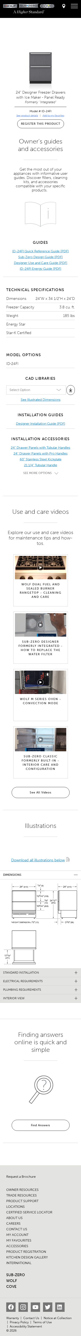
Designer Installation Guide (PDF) (40, 424)
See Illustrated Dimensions (40, 400)
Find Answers (40, 1125)
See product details (27, 115)
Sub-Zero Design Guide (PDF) (40, 257)
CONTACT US (16, 1229)
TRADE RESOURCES (21, 1195)
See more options (37, 473)
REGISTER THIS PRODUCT (40, 124)
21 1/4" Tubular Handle (40, 465)
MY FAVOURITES (18, 1240)
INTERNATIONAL (18, 1263)
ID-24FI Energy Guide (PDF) (40, 269)
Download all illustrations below (38, 860)
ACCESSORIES (17, 1246)
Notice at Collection (58, 1318)
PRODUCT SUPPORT (22, 1201)
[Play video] (40, 567)
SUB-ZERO (15, 1275)
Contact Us (31, 1318)
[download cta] (70, 390)
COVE (11, 1286)
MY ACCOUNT (17, 1235)
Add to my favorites (53, 115)
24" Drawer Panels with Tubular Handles (40, 448)
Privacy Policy (19, 1322)
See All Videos (40, 792)
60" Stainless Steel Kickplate (40, 459)
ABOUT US (14, 1218)
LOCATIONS (15, 1207)
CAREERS (13, 1223)
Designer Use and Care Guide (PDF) (40, 263)
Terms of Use (42, 1322)
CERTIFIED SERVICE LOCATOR (29, 1212)
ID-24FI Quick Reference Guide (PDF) (40, 251)
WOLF (11, 1280)
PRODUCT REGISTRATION (26, 1252)
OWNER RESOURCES (22, 1190)
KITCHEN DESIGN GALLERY (27, 1257)
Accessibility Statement (26, 1326)
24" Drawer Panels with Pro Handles (41, 453)
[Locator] (63, 6)
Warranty (12, 1318)
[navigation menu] (74, 6)
